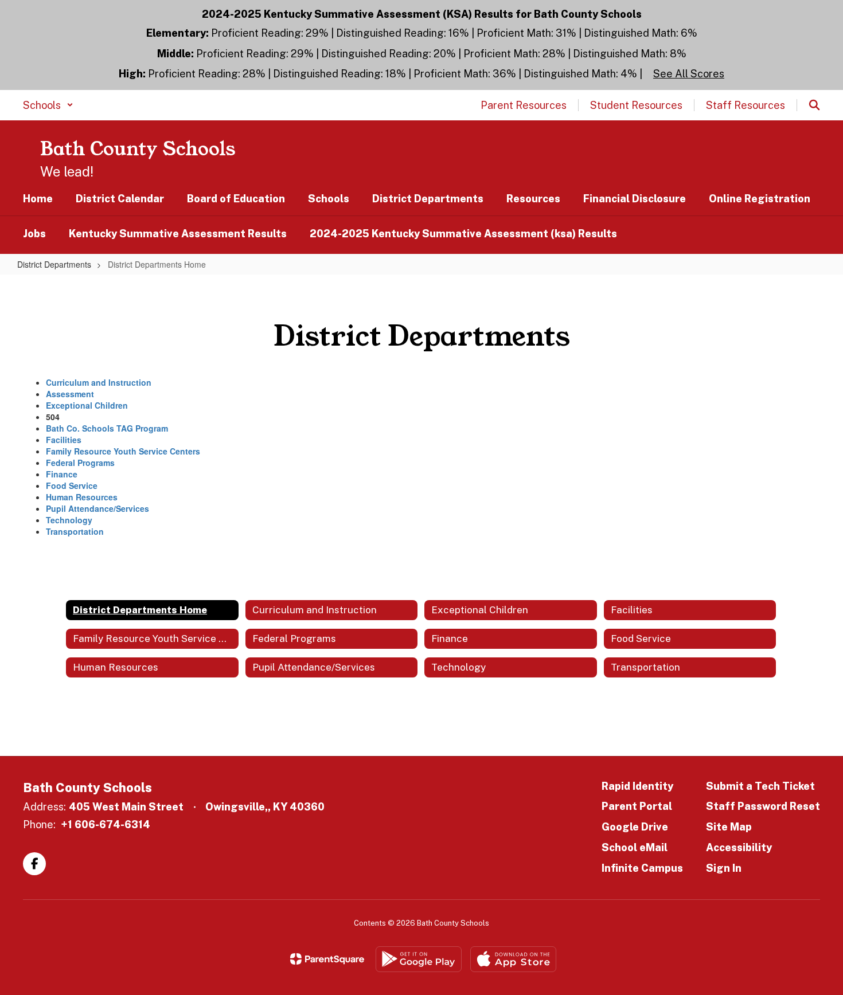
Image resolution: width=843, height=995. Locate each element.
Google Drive (635, 827)
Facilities (63, 439)
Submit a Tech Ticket (760, 786)
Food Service (71, 485)
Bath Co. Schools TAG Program (107, 428)
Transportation (75, 531)
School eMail (635, 847)
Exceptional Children (87, 405)
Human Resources (82, 497)
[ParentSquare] (327, 958)
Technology (69, 520)
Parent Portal (637, 806)
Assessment (70, 393)
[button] (48, 105)
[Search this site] (814, 105)
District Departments (54, 264)
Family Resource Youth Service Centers (123, 451)
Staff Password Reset (763, 806)
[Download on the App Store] (513, 959)
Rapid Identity (637, 786)
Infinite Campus (642, 868)
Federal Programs (80, 462)
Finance (61, 474)
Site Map (729, 827)
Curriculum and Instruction (98, 382)
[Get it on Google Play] (419, 959)
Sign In (723, 868)
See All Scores (688, 74)
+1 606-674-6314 (105, 824)
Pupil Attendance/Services (97, 508)
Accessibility (739, 847)
